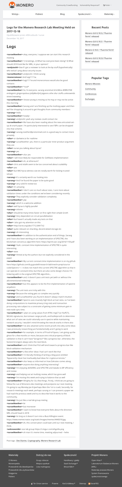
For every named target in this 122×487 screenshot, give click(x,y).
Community (90, 89)
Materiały (108, 14)
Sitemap (82, 483)
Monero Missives (92, 83)
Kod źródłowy (68, 483)
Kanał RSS (95, 483)
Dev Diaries (21, 440)
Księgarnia (13, 473)
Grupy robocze (42, 460)
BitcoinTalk (68, 466)
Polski (107, 5)
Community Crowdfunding (67, 5)
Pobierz (39, 14)
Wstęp (15, 14)
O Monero (13, 460)
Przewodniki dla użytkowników (21, 470)
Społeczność (84, 14)
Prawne (55, 483)
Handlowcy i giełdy (71, 460)
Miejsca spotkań (42, 463)
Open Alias (96, 460)
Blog (62, 14)
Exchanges (90, 99)
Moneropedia (14, 463)
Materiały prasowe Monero (103, 470)
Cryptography (34, 440)
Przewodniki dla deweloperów (21, 466)
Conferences (91, 94)
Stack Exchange (70, 463)
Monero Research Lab (51, 440)
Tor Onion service (40, 483)
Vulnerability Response (89, 5)
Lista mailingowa (43, 466)
